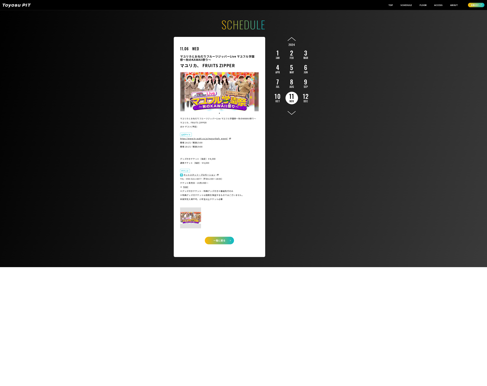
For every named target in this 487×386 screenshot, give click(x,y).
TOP (390, 5)
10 (278, 97)
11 (291, 97)
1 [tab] (219, 113)
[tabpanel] (219, 91)
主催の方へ (475, 5)
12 (306, 97)
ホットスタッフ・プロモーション (199, 174)
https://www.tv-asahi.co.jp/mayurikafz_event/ (204, 138)
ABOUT (454, 5)
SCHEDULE (406, 5)
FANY (185, 186)
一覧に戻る (219, 240)
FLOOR (423, 5)
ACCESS (438, 5)
